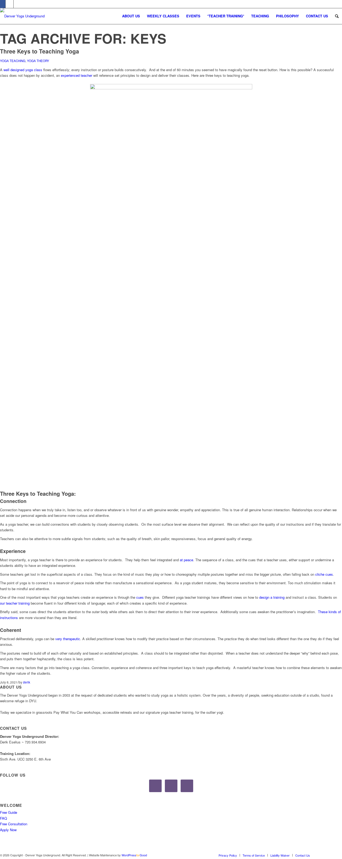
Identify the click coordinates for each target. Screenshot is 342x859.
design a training (272, 597)
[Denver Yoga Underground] (40, 20)
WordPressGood (134, 855)
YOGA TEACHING (12, 61)
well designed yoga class (22, 69)
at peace (186, 559)
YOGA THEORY (38, 61)
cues (140, 597)
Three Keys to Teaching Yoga (39, 51)
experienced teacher (76, 75)
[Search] (337, 16)
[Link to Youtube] (18, 4)
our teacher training (15, 603)
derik (26, 682)
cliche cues (324, 574)
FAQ (3, 818)
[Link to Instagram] (9, 4)
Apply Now (8, 829)
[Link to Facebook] (322, 855)
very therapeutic (67, 638)
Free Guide (8, 812)
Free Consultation (13, 823)
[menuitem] (131, 16)
